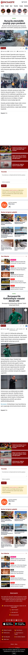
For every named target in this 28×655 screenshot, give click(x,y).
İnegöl (6, 6)
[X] (9, 620)
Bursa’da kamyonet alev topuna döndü (19, 235)
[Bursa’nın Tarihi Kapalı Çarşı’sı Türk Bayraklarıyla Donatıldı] (7, 217)
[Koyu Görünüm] (22, 2)
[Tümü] (26, 256)
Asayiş (21, 6)
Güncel (12, 266)
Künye (16, 644)
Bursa (2, 6)
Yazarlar (16, 6)
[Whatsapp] (19, 620)
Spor (11, 6)
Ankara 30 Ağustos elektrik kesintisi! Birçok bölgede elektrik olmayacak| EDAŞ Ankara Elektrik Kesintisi (18, 282)
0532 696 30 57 (14, 612)
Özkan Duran (4, 51)
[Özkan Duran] (4, 204)
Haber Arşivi (6, 639)
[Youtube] (16, 620)
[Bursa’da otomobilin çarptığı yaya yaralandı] (14, 38)
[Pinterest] (12, 620)
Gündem (12, 279)
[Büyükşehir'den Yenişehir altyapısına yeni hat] (21, 217)
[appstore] (8, 624)
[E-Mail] (9, 207)
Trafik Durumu (6, 632)
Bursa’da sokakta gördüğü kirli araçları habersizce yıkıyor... (20, 248)
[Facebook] (7, 620)
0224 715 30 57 (15, 609)
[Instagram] (14, 620)
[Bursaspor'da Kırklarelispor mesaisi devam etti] (14, 316)
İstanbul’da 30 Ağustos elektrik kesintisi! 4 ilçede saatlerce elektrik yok (17, 288)
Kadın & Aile (13, 259)
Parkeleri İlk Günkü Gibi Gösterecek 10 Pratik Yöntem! (17, 262)
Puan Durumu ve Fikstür (19, 633)
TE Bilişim (17, 648)
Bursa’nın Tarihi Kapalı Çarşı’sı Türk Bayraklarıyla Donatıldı (6, 223)
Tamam (14, 653)
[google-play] (20, 624)
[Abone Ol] (26, 48)
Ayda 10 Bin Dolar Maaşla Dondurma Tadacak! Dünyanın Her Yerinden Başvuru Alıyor (18, 269)
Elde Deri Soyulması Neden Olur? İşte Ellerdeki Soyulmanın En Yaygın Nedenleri (18, 275)
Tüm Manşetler (6, 636)
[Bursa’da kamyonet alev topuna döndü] (21, 230)
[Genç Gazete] (8, 2)
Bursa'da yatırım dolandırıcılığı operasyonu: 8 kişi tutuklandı (7, 236)
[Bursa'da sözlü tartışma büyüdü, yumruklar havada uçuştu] (7, 243)
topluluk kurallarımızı (13, 190)
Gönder (4, 185)
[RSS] (21, 620)
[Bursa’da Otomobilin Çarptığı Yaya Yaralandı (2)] (14, 80)
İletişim (12, 644)
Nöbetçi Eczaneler (8, 630)
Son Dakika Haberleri (20, 636)
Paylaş (4, 48)
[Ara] (24, 2)
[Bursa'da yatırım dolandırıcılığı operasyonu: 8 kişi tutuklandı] (7, 230)
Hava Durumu (19, 630)
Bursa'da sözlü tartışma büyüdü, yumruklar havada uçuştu (6, 248)
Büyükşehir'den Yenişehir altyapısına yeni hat (20, 223)
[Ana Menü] (26, 2)
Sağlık (12, 272)
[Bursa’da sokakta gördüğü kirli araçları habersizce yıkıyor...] (21, 243)
